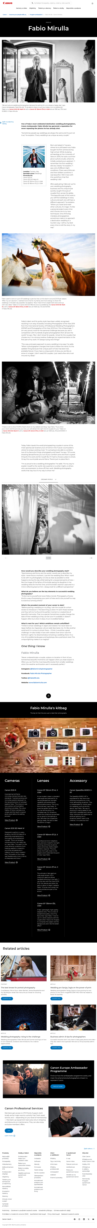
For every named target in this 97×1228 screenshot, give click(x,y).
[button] (91, 558)
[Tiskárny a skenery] (52, 8)
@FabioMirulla (33, 678)
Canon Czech (7, 1219)
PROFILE (48, 22)
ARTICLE (52, 984)
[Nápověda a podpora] (81, 8)
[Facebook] (74, 1219)
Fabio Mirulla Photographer (41, 673)
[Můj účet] (92, 3)
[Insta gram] (79, 1219)
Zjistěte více (7, 998)
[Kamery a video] (28, 8)
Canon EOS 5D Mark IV (17, 109)
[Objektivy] (36, 8)
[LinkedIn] (84, 1219)
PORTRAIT (4, 984)
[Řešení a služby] (64, 8)
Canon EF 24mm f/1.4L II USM (33, 431)
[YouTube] (93, 1219)
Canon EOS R (10, 790)
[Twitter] (88, 1219)
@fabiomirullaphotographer (41, 669)
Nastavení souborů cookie (70, 1214)
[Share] (48, 695)
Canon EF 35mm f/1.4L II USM (40, 109)
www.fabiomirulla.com (38, 682)
